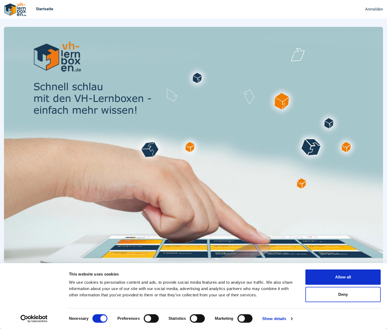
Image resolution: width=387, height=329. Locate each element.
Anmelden (374, 9)
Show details (274, 318)
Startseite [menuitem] (44, 9)
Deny (343, 294)
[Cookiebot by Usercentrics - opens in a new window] (34, 319)
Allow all (343, 277)
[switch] (151, 318)
